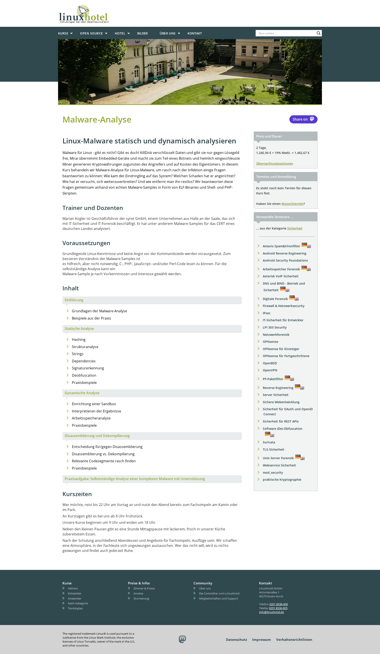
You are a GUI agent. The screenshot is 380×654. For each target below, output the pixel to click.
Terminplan (75, 608)
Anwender (74, 598)
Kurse (63, 33)
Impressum (261, 639)
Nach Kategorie (78, 603)
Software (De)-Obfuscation (282, 428)
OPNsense (270, 342)
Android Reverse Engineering (284, 253)
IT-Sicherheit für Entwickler (283, 320)
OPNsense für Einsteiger (281, 349)
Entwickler (74, 593)
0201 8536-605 (278, 608)
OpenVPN (270, 370)
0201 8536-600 (278, 604)
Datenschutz (236, 639)
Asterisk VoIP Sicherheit (281, 276)
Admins (73, 588)
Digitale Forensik (275, 299)
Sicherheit (294, 228)
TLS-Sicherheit (273, 449)
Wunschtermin (292, 204)
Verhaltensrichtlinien (294, 639)
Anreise (138, 593)
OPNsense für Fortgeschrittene (286, 356)
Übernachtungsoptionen (274, 163)
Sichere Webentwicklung (281, 402)
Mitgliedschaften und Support (218, 598)
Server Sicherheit (276, 395)
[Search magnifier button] (319, 33)
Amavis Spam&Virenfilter (281, 246)
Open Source (91, 33)
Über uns (168, 33)
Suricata (269, 442)
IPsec (266, 313)
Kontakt (195, 33)
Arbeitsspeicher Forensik (281, 269)
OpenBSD (270, 363)
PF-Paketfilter (273, 379)
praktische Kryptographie (282, 479)
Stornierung (141, 598)
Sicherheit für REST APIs (281, 421)
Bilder (142, 33)
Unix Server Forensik (278, 458)
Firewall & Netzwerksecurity (284, 306)
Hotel (120, 33)
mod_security (273, 472)
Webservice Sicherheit (279, 465)
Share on (300, 119)
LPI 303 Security (275, 327)
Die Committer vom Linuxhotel (219, 593)
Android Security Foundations (285, 260)
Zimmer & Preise (144, 588)
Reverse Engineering (278, 388)
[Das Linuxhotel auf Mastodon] (182, 639)
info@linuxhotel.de (271, 612)
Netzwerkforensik (276, 334)
